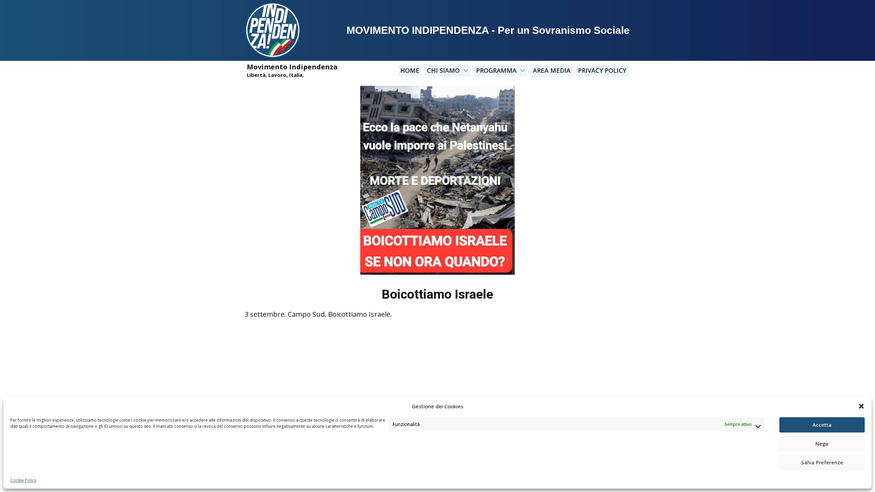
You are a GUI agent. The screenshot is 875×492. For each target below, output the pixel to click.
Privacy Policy (602, 70)
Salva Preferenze (822, 462)
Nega (822, 443)
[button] (861, 406)
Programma (496, 70)
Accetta (822, 424)
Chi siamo (443, 70)
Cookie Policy (23, 480)
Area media (551, 70)
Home (409, 70)
